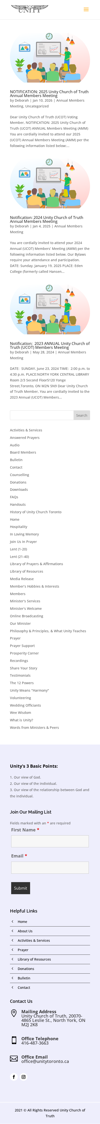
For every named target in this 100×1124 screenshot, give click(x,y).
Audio (14, 445)
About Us (25, 931)
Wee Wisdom (20, 712)
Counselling (19, 474)
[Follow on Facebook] (14, 1077)
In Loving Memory (24, 534)
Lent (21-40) (19, 556)
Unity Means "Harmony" (29, 690)
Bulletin (16, 459)
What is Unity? (21, 720)
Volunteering (20, 697)
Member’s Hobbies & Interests (34, 586)
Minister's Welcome (26, 608)
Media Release (22, 578)
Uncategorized (37, 106)
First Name (25, 830)
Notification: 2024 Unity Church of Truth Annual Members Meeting (46, 219)
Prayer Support (22, 645)
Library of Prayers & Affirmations (36, 564)
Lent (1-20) (18, 549)
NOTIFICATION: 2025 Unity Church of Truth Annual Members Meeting (49, 93)
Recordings (19, 660)
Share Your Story (23, 668)
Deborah (22, 100)
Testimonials (20, 675)
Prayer (15, 638)
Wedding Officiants (25, 705)
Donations (18, 482)
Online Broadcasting (26, 616)
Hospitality (18, 526)
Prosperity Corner (24, 653)
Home (14, 519)
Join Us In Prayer (23, 541)
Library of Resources (26, 571)
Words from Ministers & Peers (34, 727)
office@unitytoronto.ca (45, 1061)
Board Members (23, 452)
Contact (16, 467)
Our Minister (20, 623)
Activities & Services (26, 430)
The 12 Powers (22, 683)
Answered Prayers (25, 437)
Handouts (18, 504)
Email (19, 856)
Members (17, 593)
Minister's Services (25, 601)
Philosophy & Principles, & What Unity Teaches (48, 631)
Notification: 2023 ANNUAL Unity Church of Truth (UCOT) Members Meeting (50, 345)
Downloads (19, 489)
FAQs (14, 497)
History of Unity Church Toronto (35, 512)
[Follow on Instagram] (23, 1077)
